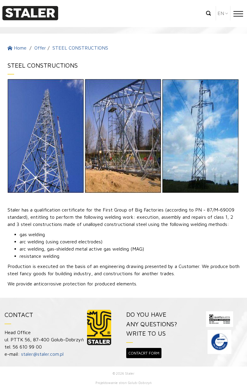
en (220, 13)
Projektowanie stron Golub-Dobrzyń (123, 383)
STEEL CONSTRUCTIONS (80, 47)
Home (19, 47)
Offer (40, 47)
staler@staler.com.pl (42, 354)
